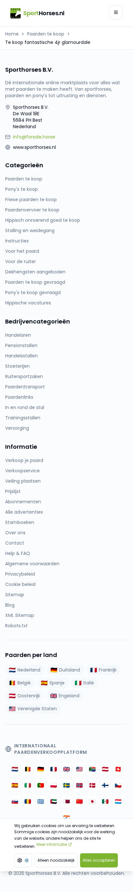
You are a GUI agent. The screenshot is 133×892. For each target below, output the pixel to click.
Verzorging (17, 428)
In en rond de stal (24, 407)
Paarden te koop (45, 34)
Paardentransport (25, 387)
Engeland (69, 695)
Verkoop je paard (24, 460)
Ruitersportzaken (24, 376)
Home (12, 34)
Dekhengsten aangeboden (35, 272)
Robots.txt (16, 625)
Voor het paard (22, 251)
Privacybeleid (20, 574)
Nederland (28, 670)
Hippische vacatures (28, 303)
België (24, 683)
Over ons (15, 532)
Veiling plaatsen (23, 481)
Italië (88, 683)
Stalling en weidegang (30, 230)
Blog (10, 605)
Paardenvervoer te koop (32, 210)
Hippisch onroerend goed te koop (42, 220)
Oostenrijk (28, 695)
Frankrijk (108, 670)
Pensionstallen (21, 345)
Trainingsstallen (22, 418)
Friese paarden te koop (31, 199)
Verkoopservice (22, 470)
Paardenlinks (19, 397)
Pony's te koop (21, 189)
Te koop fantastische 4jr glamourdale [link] (47, 42)
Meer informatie (51, 844)
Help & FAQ (17, 553)
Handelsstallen (21, 356)
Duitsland (69, 670)
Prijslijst (13, 491)
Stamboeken (19, 522)
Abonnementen (23, 501)
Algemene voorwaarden (32, 563)
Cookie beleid (20, 584)
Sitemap (14, 594)
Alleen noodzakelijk (56, 860)
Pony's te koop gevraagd (33, 292)
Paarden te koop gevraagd (35, 282)
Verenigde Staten (37, 708)
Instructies (17, 241)
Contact (14, 543)
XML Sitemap (19, 615)
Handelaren (18, 335)
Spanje (57, 683)
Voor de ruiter (20, 261)
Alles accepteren (99, 860)
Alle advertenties (24, 512)
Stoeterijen (17, 366)
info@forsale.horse (34, 137)
